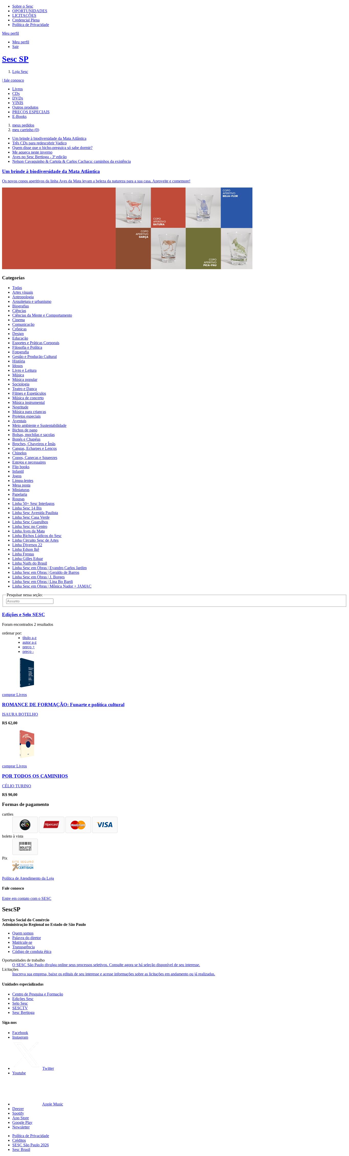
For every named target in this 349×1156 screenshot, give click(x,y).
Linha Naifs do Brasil (29, 563)
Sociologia (20, 384)
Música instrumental (28, 402)
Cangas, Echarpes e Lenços (34, 448)
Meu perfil (20, 42)
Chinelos (19, 453)
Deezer (18, 1109)
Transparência (23, 947)
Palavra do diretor (26, 938)
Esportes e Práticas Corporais (35, 343)
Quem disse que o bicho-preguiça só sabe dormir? (52, 147)
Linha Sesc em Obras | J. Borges (38, 577)
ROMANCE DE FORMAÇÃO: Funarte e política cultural (63, 704)
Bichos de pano (24, 430)
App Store (20, 1118)
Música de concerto (28, 398)
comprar (9, 694)
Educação (20, 338)
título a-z (29, 638)
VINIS (17, 103)
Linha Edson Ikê (25, 549)
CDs (16, 93)
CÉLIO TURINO (16, 786)
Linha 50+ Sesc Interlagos (33, 503)
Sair (15, 46)
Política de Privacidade (30, 24)
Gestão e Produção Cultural (34, 356)
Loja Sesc (20, 71)
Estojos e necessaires (29, 462)
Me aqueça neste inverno (32, 152)
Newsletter (21, 1127)
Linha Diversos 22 (27, 545)
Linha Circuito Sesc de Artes (35, 540)
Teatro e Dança (24, 389)
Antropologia (23, 297)
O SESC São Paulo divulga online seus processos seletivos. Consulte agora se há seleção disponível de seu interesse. (106, 965)
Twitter (48, 1068)
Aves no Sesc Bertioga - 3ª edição (39, 157)
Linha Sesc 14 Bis (27, 508)
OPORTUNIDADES (29, 11)
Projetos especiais (26, 416)
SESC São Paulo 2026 (30, 1145)
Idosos (17, 366)
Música (18, 375)
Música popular (24, 379)
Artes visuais (22, 292)
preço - (28, 651)
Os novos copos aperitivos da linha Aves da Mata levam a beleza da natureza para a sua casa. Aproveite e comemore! (96, 181)
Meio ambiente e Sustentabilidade (39, 425)
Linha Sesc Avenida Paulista (35, 513)
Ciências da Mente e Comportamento (42, 315)
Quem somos (22, 933)
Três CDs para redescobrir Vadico (39, 143)
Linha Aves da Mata (28, 531)
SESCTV (20, 1008)
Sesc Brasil (21, 1149)
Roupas (18, 499)
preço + (28, 647)
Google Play (22, 1122)
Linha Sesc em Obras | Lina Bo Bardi (42, 581)
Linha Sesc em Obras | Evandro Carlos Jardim (49, 568)
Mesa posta (21, 485)
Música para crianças (29, 411)
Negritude (20, 407)
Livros (17, 89)
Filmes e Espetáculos (29, 393)
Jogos (16, 476)
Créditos (19, 1140)
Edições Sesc (22, 999)
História (18, 361)
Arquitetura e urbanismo (31, 301)
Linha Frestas (23, 554)
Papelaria (19, 494)
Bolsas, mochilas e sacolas (33, 434)
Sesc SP (15, 59)
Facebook (20, 1032)
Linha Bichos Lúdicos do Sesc (37, 535)
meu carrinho (25, 130)
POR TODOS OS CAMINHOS (35, 776)
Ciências (19, 310)
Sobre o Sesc (22, 6)
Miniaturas (20, 490)
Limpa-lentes (22, 480)
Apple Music (52, 1104)
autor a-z (29, 642)
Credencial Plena (26, 20)
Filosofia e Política (27, 347)
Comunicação (23, 324)
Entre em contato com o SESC (26, 898)
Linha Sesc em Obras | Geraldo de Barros (45, 572)
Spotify (18, 1113)
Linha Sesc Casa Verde (31, 517)
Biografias (20, 306)
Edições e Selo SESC (23, 614)
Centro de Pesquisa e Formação (37, 994)
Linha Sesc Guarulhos (30, 522)
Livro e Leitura (24, 370)
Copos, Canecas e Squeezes (34, 457)
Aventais (19, 421)
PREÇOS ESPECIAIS (31, 112)
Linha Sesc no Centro (29, 526)
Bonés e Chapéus (26, 439)
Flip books (20, 467)
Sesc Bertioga (23, 1012)
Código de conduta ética (31, 951)
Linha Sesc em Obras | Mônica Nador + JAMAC (51, 586)
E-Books (19, 116)
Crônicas (19, 329)
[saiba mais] (27, 686)
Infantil (18, 471)
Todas (17, 287)
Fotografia (20, 352)
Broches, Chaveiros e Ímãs (33, 444)
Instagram (20, 1037)
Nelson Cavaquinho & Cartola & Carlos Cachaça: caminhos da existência (71, 161)
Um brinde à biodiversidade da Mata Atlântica (49, 138)
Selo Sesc (20, 1003)
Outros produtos (25, 107)
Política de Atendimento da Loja (28, 878)
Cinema (18, 320)
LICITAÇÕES (24, 15)
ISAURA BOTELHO (20, 714)
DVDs (17, 98)
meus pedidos (23, 125)
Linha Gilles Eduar (27, 558)
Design (18, 333)
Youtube (19, 1073)
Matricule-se (22, 942)
